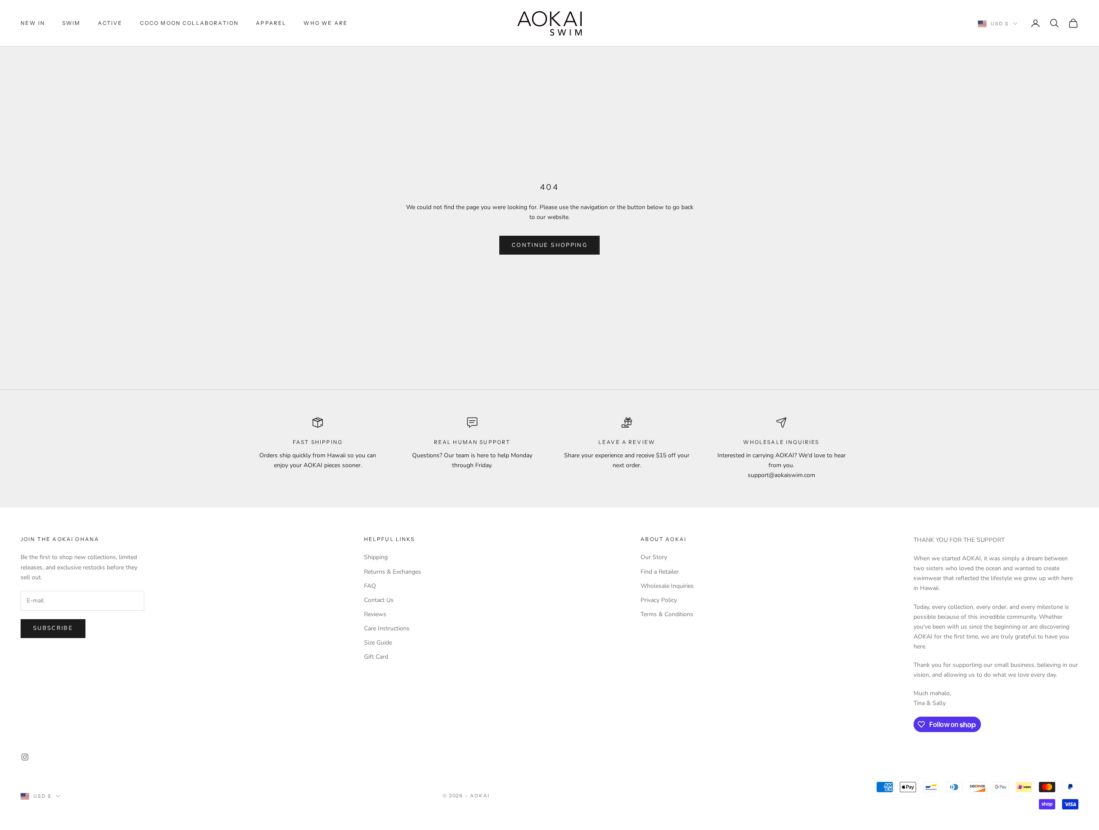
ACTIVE (110, 23)
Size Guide (378, 642)
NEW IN (33, 23)
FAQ (370, 586)
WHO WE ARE (326, 23)
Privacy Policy (659, 600)
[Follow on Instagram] (25, 757)
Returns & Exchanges (392, 572)
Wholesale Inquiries (667, 586)
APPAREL (271, 23)
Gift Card (376, 657)
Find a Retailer (660, 572)
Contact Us (379, 600)
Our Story (654, 557)
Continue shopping (549, 245)
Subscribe (53, 628)
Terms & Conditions (667, 614)
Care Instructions (387, 628)
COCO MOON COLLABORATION (189, 23)
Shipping (376, 557)
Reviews (375, 614)
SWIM (71, 23)
